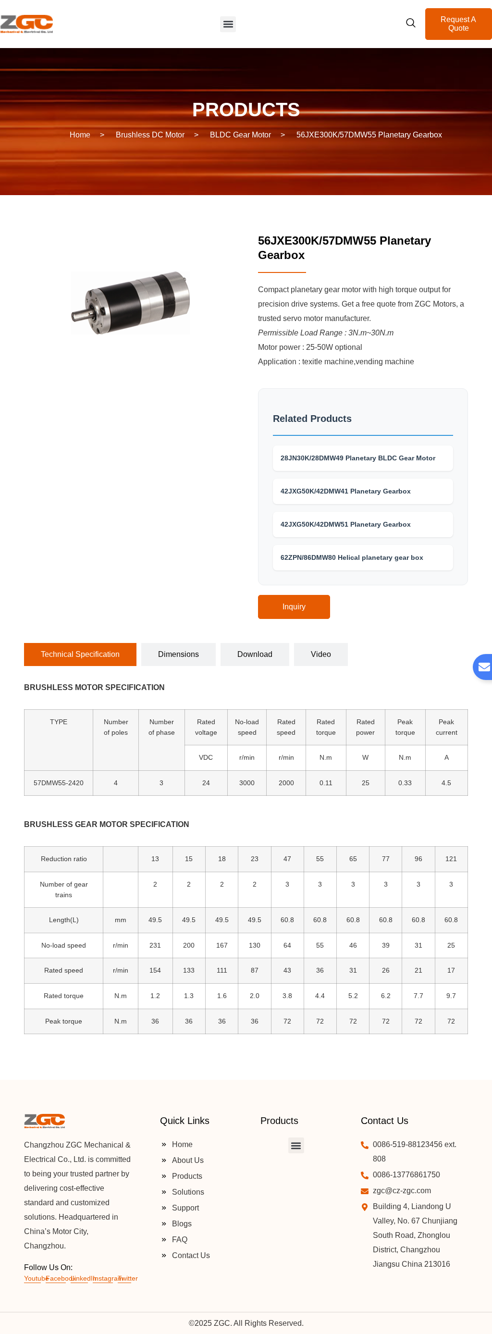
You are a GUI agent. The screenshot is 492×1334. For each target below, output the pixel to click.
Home (80, 135)
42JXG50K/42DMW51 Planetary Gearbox (346, 524)
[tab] (80, 654)
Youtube (36, 1278)
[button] (228, 24)
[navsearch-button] (411, 24)
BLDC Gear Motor (240, 135)
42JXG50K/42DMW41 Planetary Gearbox (346, 491)
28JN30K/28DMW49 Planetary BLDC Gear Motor (358, 458)
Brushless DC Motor (150, 135)
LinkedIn (84, 1278)
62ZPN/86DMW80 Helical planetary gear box (352, 557)
